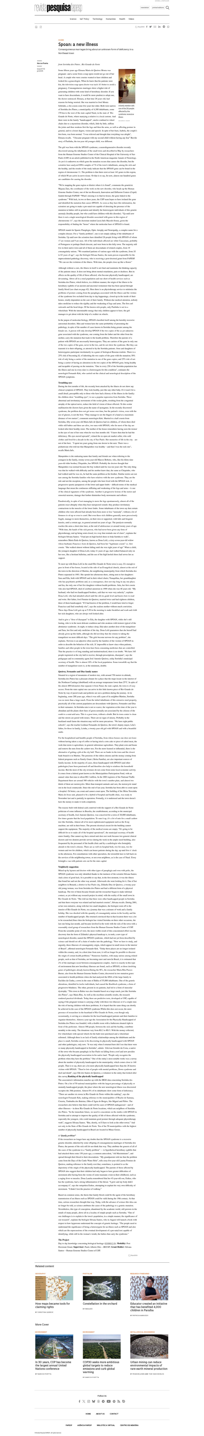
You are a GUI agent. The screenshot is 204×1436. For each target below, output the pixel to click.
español (158, 1)
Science (73, 19)
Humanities (111, 19)
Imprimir (36, 27)
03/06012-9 (110, 1243)
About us (100, 1414)
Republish (141, 27)
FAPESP (69, 1425)
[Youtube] (108, 1401)
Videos (131, 19)
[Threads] (98, 1401)
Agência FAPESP (84, 1425)
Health (122, 19)
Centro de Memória (129, 1425)
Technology (97, 19)
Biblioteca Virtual (106, 1425)
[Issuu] (123, 1401)
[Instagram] (88, 1401)
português (165, 1)
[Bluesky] (93, 1401)
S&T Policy (84, 19)
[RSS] (118, 1401)
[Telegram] (103, 1401)
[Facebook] (80, 1401)
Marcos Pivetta (42, 63)
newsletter (145, 8)
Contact (114, 1414)
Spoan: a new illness (78, 45)
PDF (40, 27)
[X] (84, 1401)
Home (88, 1414)
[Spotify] (114, 1401)
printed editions (158, 8)
